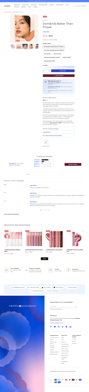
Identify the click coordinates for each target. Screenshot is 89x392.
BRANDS (23, 7)
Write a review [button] (73, 164)
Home (5, 12)
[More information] (60, 81)
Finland (74, 339)
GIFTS (67, 5)
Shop (62, 337)
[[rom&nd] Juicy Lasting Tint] (54, 239)
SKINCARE (33, 5)
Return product (65, 350)
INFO (29, 7)
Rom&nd (9, 12)
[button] (84, 5)
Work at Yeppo (65, 344)
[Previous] (12, 28)
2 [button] (42, 210)
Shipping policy (65, 346)
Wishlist (52, 349)
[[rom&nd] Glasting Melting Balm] (13, 239)
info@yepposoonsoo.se (56, 322)
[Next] (36, 28)
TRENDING (17, 5)
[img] (33, 185)
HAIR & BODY (59, 5)
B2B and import (54, 354)
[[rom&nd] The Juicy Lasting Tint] (75, 239)
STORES (35, 7)
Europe (74, 341)
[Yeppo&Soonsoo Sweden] (22, 344)
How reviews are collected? (11, 214)
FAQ (62, 339)
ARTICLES (16, 7)
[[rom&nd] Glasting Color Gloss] (34, 239)
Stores (51, 339)
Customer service (54, 337)
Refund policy (64, 355)
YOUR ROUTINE (43, 5)
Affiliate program (54, 352)
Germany (74, 343)
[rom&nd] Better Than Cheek (18, 12)
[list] (24, 28)
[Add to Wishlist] (21, 231)
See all (44, 258)
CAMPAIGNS (25, 5)
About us (63, 342)
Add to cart (63, 70)
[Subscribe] (75, 306)
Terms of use (64, 348)
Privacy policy (64, 353)
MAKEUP (51, 5)
